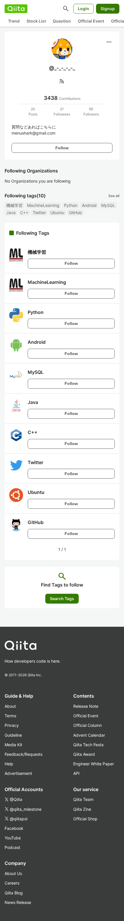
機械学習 (14, 205)
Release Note (85, 706)
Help (9, 763)
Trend (14, 21)
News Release (18, 902)
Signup (108, 8)
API (76, 773)
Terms (10, 715)
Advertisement (18, 773)
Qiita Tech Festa (88, 744)
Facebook (14, 828)
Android (89, 205)
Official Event (91, 21)
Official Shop (85, 818)
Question (62, 21)
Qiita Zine (82, 809)
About (10, 706)
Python (70, 205)
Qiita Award (84, 754)
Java (11, 212)
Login (83, 8)
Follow (62, 148)
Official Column (87, 725)
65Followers (91, 111)
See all (113, 196)
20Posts (33, 111)
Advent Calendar (89, 735)
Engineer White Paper (93, 763)
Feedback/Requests (23, 754)
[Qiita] (16, 8)
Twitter (39, 212)
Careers (12, 882)
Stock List (36, 21)
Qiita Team (83, 799)
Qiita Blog (14, 892)
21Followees (62, 111)
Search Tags (62, 598)
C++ (24, 212)
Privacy (12, 725)
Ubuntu (57, 212)
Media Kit (13, 744)
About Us (13, 873)
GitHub (75, 212)
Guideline (13, 735)
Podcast (12, 847)
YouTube (13, 837)
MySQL (108, 205)
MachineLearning (43, 205)
